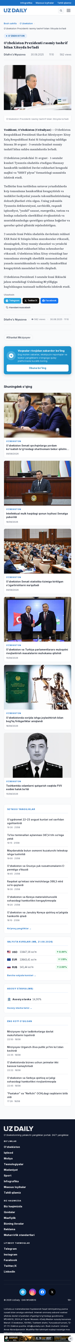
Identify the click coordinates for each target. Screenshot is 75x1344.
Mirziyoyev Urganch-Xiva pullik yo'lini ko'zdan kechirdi (35, 1049)
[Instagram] (32, 1292)
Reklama (9, 1229)
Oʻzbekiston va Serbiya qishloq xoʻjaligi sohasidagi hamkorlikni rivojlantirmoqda (31, 1079)
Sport (7, 1175)
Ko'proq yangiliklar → (19, 928)
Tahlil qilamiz (64, 2)
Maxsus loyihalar (45, 2)
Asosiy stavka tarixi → (19, 1007)
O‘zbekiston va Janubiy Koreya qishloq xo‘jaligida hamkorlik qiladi (37, 914)
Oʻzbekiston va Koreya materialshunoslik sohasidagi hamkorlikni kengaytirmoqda (32, 898)
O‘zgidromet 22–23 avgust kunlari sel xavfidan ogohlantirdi (35, 821)
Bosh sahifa (10, 23)
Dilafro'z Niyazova (14, 54)
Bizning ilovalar (14, 1223)
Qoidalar (9, 1212)
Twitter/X (32, 300)
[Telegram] (22, 1292)
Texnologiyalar (14, 1164)
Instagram (10, 1254)
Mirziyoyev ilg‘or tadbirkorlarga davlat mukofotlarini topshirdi (30, 1033)
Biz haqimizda (13, 1206)
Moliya (8, 1158)
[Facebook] (42, 1292)
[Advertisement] (37, 1339)
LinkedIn (9, 1271)
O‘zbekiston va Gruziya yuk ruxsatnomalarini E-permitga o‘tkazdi (36, 867)
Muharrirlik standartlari (19, 1235)
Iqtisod (8, 1152)
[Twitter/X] (52, 1292)
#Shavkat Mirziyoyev (18, 337)
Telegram (14, 300)
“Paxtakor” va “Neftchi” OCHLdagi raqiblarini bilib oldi (37, 1095)
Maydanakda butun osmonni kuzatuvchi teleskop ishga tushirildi (37, 852)
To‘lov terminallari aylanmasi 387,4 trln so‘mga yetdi (35, 837)
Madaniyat (11, 1169)
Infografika (26, 2)
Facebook (51, 300)
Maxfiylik (10, 1218)
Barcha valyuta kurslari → (21, 975)
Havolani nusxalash (19, 307)
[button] (61, 10)
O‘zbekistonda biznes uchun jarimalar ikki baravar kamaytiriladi (32, 1064)
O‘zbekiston (26, 23)
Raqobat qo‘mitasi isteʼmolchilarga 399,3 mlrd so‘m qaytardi (35, 883)
